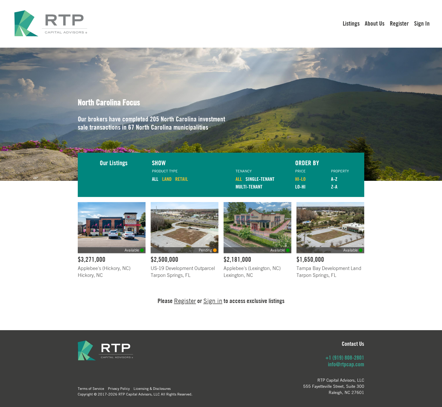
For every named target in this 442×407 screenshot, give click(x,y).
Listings (351, 23)
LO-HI (300, 186)
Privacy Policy (119, 388)
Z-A (334, 186)
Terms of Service (91, 388)
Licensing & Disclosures (152, 388)
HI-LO (300, 179)
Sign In (422, 23)
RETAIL (181, 179)
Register (399, 23)
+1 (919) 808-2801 (344, 357)
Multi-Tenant (249, 186)
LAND (167, 179)
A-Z (334, 179)
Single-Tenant (260, 179)
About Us (374, 23)
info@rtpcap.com (346, 364)
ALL (155, 179)
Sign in (212, 301)
